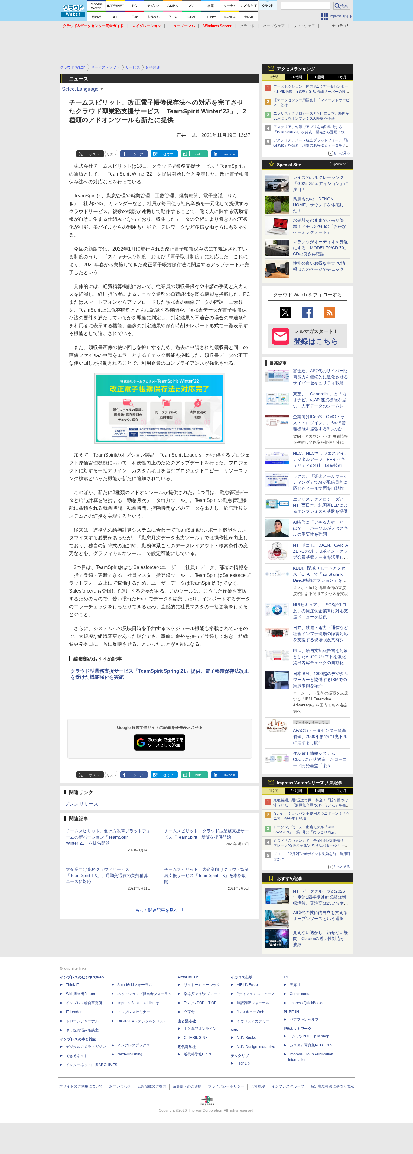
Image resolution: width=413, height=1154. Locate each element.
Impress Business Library (138, 1003)
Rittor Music (188, 977)
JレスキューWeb (250, 1012)
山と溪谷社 (187, 1021)
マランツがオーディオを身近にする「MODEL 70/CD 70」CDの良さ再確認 (320, 247)
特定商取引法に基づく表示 (332, 1086)
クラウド (247, 26)
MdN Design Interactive (256, 1047)
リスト (112, 154)
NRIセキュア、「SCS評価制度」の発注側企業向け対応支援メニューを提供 (320, 610)
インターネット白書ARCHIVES (91, 1065)
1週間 (319, 77)
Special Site (289, 164)
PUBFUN (291, 1012)
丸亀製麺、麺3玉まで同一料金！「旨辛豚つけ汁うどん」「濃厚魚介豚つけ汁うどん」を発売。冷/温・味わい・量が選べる (310, 805)
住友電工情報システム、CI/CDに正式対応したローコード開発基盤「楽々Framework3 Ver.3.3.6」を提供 (320, 765)
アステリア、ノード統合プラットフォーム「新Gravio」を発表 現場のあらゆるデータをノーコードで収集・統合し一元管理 (311, 145)
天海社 (295, 985)
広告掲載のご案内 (151, 1086)
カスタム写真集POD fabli (311, 1045)
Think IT (72, 985)
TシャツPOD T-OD (200, 1003)
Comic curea (300, 994)
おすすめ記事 (289, 878)
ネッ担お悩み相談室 (82, 1030)
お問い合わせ (120, 1086)
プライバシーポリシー (226, 1086)
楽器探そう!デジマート (202, 994)
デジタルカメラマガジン (86, 1047)
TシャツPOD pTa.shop (309, 1036)
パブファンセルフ (304, 1019)
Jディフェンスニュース (256, 994)
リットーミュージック (202, 985)
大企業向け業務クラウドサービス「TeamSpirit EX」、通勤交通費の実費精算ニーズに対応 (107, 875)
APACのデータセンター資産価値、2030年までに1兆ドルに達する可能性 (320, 736)
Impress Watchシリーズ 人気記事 (309, 782)
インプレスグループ (288, 1086)
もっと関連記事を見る (156, 910)
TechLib (243, 1063)
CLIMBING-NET (197, 1038)
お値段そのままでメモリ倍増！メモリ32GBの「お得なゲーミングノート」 (319, 226)
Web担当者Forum (80, 994)
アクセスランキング (296, 68)
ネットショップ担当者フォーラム (144, 994)
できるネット (77, 1056)
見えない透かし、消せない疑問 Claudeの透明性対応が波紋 (320, 938)
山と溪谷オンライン (200, 1028)
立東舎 (189, 1012)
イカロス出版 (241, 977)
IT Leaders (74, 1012)
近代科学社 (187, 1047)
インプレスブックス (133, 1045)
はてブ (168, 154)
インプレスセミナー (133, 1012)
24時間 (296, 77)
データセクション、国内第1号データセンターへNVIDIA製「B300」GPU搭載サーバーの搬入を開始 (311, 91)
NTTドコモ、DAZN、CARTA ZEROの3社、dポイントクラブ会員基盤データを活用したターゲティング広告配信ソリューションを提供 (320, 557)
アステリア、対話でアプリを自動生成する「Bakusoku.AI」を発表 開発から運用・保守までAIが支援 (310, 132)
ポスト (94, 154)
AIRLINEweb (247, 985)
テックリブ (240, 1056)
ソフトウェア (304, 26)
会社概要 (258, 1086)
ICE (287, 977)
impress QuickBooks (306, 1003)
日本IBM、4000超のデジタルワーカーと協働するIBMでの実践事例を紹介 (320, 679)
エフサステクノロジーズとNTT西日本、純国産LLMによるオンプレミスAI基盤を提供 (320, 505)
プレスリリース (81, 804)
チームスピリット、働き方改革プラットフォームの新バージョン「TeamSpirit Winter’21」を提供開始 (108, 837)
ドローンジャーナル (82, 1021)
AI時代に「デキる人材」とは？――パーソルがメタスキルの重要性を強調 (320, 528)
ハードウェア (274, 26)
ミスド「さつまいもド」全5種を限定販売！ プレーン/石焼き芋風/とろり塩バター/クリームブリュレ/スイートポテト (311, 846)
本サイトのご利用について (81, 1086)
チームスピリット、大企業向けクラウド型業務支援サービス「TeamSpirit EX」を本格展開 (206, 875)
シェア (138, 154)
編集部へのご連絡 (187, 1086)
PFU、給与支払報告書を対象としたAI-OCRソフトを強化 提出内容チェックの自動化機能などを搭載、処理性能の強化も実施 (321, 662)
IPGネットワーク (297, 1028)
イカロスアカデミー (253, 1021)
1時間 (273, 77)
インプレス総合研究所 (84, 1003)
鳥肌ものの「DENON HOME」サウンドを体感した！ (318, 204)
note (198, 154)
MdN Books (246, 1038)
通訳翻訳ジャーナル (253, 1003)
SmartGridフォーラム (134, 985)
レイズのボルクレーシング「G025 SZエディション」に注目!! (320, 183)
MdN (235, 1030)
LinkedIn (229, 154)
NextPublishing (129, 1054)
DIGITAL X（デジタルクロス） (142, 1021)
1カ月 (341, 77)
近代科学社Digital (198, 1054)
